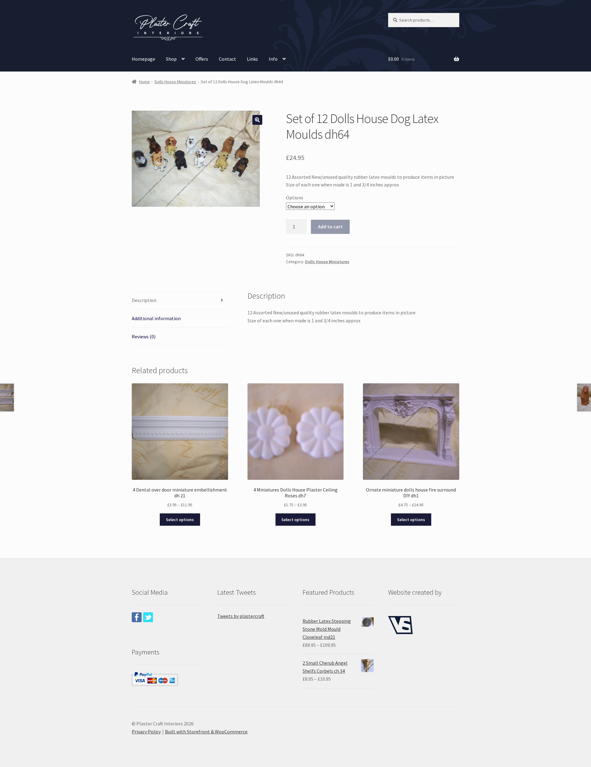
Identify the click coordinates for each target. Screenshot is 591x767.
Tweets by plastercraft (240, 616)
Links (252, 59)
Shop (171, 59)
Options (294, 197)
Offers (201, 59)
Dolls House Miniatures (175, 81)
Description (144, 300)
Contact (227, 59)
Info (273, 59)
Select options (180, 519)
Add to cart (330, 226)
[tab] (180, 301)
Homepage (143, 59)
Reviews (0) (143, 336)
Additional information (156, 318)
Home (144, 81)
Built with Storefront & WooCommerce (206, 731)
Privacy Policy (146, 731)
